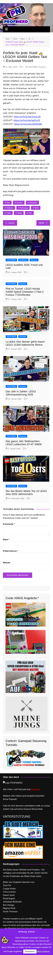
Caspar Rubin (9, 889)
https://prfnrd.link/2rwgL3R (27, 116)
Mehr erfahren (43, 951)
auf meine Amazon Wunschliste (28, 809)
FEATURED (33, 67)
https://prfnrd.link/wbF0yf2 (27, 120)
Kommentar (9, 524)
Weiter (41, 223)
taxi (30, 213)
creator (19, 203)
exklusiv (10, 208)
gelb (36, 208)
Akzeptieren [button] (30, 951)
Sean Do (7, 885)
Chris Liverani (9, 892)
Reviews (42, 67)
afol (8, 203)
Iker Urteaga (8, 905)
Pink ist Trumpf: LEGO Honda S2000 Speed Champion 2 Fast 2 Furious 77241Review (25, 291)
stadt (19, 213)
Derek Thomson (10, 911)
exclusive (33, 203)
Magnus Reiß (9, 908)
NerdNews (23, 260)
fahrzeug (24, 208)
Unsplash (17, 882)
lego (9, 213)
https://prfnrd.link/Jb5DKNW (28, 124)
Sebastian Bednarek (12, 902)
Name (6, 539)
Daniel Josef (8, 895)
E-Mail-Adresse (10, 551)
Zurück (12, 223)
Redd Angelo (9, 898)
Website (6, 563)
